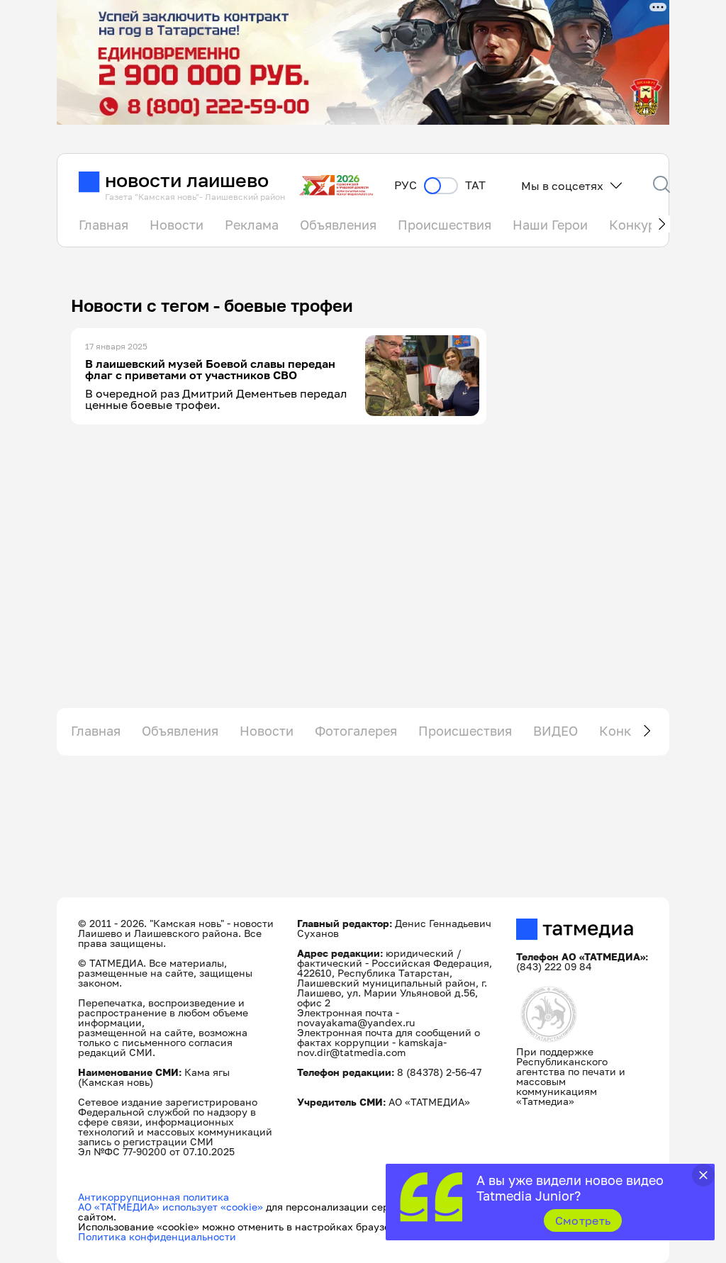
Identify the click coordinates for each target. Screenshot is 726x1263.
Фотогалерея (356, 731)
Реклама (252, 224)
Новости (176, 224)
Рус (405, 185)
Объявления (338, 224)
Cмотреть (583, 1220)
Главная (103, 224)
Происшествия (444, 224)
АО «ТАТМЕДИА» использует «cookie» (170, 1207)
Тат (475, 185)
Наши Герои (550, 224)
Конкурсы (640, 224)
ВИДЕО (555, 731)
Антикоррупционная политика (153, 1197)
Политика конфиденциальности (157, 1236)
